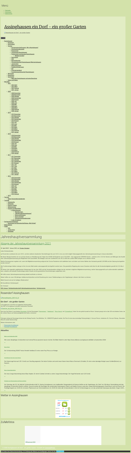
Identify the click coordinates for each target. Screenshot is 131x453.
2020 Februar (15, 109)
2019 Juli (13, 122)
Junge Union (14, 64)
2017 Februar (15, 173)
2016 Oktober (15, 181)
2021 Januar (15, 90)
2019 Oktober (15, 117)
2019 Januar (15, 132)
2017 (9, 155)
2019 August (15, 120)
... (4, 342)
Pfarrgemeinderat (16, 70)
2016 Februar (15, 194)
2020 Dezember (15, 93)
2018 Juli (13, 143)
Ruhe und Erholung (20, 215)
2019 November (15, 116)
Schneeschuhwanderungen (22, 218)
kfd (12, 68)
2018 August (15, 142)
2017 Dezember (15, 156)
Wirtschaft (11, 73)
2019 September (16, 119)
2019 (9, 112)
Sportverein (14, 57)
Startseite (8, 10)
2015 (9, 195)
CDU (9, 228)
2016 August (15, 184)
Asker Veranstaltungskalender (16, 199)
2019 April (14, 127)
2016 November (15, 179)
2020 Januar (15, 111)
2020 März (14, 107)
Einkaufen (11, 203)
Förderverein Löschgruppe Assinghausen (22, 54)
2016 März (14, 192)
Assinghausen (8, 41)
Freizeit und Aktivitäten (14, 208)
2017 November (15, 158)
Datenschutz (8, 13)
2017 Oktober (15, 160)
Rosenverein (14, 51)
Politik (6, 226)
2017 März (14, 171)
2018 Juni (14, 145)
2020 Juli (13, 101)
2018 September (16, 140)
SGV (12, 59)
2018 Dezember (15, 135)
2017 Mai (14, 168)
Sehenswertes (12, 207)
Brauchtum (11, 75)
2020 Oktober (15, 96)
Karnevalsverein (15, 60)
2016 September (16, 182)
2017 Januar (15, 174)
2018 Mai (14, 146)
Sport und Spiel (19, 216)
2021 (9, 83)
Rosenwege (24, 311)
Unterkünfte (11, 202)
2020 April (14, 106)
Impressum (8, 12)
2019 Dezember (15, 114)
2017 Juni (14, 166)
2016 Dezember (15, 177)
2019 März (14, 129)
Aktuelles (7, 81)
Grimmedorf (11, 44)
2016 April (14, 190)
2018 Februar (15, 151)
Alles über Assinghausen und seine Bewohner (24, 78)
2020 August (15, 99)
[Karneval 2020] (32, 434)
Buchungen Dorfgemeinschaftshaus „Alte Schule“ (22, 223)
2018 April (14, 148)
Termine (6, 197)
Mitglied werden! (19, 55)
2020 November (15, 94)
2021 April (14, 85)
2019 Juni (14, 124)
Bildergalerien (8, 225)
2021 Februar (15, 88)
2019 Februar (15, 130)
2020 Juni (14, 103)
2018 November (15, 137)
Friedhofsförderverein (17, 67)
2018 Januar (15, 153)
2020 (9, 91)
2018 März (14, 150)
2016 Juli (13, 186)
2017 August (15, 163)
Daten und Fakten (13, 80)
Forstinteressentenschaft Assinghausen (22, 72)
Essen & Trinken (12, 205)
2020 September (16, 98)
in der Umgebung (16, 220)
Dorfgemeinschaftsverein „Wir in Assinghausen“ (24, 47)
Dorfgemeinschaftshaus (11, 221)
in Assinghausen (16, 210)
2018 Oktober (15, 138)
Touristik (6, 200)
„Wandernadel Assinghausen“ (23, 213)
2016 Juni (14, 187)
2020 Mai (14, 104)
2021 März (14, 86)
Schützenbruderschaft (17, 49)
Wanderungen (19, 212)
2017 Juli (13, 164)
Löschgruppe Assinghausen (19, 52)
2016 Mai (14, 189)
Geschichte (11, 77)
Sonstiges (10, 231)
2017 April (14, 169)
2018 (9, 134)
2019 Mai (14, 125)
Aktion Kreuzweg (16, 65)
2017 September (16, 161)
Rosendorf (11, 42)
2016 (9, 176)
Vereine (10, 46)
